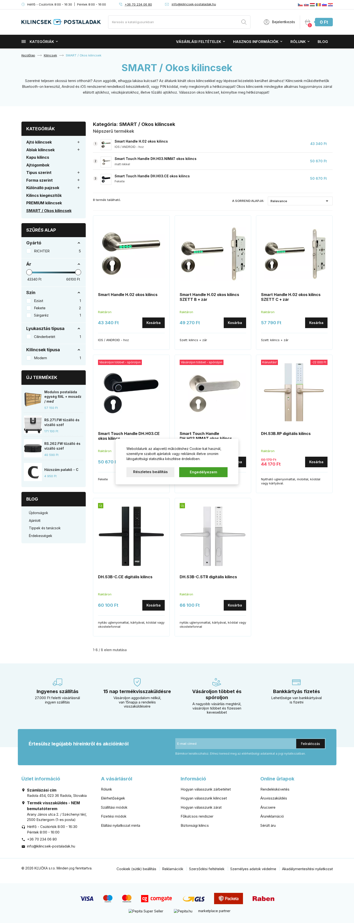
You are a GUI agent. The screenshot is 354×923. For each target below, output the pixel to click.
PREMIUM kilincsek (44, 202)
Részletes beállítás (150, 471)
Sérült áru (268, 825)
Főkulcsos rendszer (197, 816)
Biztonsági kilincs (195, 825)
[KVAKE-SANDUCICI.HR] (330, 4)
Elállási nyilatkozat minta (120, 825)
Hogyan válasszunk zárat (201, 807)
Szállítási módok (114, 807)
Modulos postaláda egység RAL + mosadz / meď (62, 397)
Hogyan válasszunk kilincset (204, 798)
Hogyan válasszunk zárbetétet (206, 789)
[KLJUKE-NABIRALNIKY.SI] (324, 4)
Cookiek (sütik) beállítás (136, 869)
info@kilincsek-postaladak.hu (194, 4)
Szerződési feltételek (206, 869)
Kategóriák (42, 41)
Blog (323, 41)
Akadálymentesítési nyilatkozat (307, 869)
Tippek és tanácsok (45, 528)
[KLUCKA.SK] (306, 4)
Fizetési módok (113, 816)
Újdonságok (38, 513)
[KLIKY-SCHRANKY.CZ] (300, 4)
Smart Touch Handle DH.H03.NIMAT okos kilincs (156, 159)
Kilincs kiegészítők (44, 195)
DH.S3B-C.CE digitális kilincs (125, 576)
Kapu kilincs (37, 157)
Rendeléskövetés (274, 789)
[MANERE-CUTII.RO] (318, 4)
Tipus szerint (39, 172)
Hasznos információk (255, 41)
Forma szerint (39, 180)
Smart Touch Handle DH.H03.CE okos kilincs (152, 176)
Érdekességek (40, 536)
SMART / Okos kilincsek (49, 210)
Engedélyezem (203, 472)
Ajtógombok (37, 165)
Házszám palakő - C (61, 470)
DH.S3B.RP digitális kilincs (286, 433)
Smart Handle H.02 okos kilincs (141, 141)
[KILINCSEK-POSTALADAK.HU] (312, 4)
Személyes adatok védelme (253, 869)
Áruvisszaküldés (273, 798)
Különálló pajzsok (42, 187)
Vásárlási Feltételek (198, 41)
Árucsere (267, 807)
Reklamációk (172, 869)
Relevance (300, 201)
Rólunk (298, 41)
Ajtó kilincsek (39, 142)
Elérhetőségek (113, 798)
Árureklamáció (272, 816)
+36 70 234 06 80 (138, 4)
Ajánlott (34, 520)
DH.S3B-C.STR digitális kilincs (208, 576)
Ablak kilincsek (40, 149)
